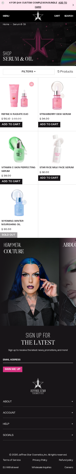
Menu (6, 16)
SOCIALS (8, 435)
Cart (57, 16)
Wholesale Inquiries (41, 467)
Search (68, 16)
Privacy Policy (40, 460)
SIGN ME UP (12, 369)
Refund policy (66, 460)
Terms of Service (12, 460)
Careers (69, 467)
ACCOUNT (9, 413)
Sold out (8, 235)
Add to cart (11, 124)
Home (6, 24)
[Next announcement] (73, 5)
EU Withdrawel (10, 467)
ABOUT (7, 402)
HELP (6, 424)
